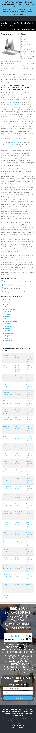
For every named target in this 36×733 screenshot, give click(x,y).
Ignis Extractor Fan (29, 472)
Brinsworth (8, 316)
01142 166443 (7, 4)
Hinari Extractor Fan (29, 455)
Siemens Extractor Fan (29, 560)
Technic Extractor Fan (29, 568)
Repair (18, 29)
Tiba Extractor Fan (29, 576)
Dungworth (9, 340)
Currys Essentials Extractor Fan (7, 411)
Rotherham (8, 326)
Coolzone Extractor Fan (29, 403)
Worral (7, 307)
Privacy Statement (25, 713)
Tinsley (7, 314)
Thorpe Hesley (10, 309)
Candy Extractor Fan (29, 395)
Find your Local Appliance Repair (22, 711)
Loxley (7, 304)
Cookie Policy (18, 715)
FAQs (12, 709)
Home (13, 29)
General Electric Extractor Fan (18, 447)
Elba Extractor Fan (29, 420)
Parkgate (8, 311)
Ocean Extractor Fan (29, 524)
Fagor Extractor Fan (29, 428)
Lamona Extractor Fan (29, 489)
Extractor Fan (26, 29)
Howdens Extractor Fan (29, 464)
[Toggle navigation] (3, 18)
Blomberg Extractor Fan (29, 386)
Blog (30, 709)
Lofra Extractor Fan (29, 497)
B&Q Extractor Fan (29, 378)
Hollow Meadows (11, 321)
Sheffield (8, 299)
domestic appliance (7, 147)
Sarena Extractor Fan (29, 551)
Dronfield (8, 324)
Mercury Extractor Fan (29, 505)
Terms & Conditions (11, 713)
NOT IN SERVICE (20, 628)
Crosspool (8, 302)
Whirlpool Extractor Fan (29, 587)
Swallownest (9, 333)
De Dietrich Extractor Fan (29, 411)
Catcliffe (8, 331)
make (16, 144)
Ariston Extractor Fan (29, 367)
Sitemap (6, 709)
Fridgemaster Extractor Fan (30, 438)
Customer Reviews (21, 709)
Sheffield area (15, 142)
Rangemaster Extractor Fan (30, 543)
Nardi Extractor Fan (29, 514)
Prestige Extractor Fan (29, 535)
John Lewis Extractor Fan (29, 480)
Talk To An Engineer (18, 187)
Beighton (8, 336)
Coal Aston (8, 319)
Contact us (6, 711)
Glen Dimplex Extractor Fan (30, 447)
